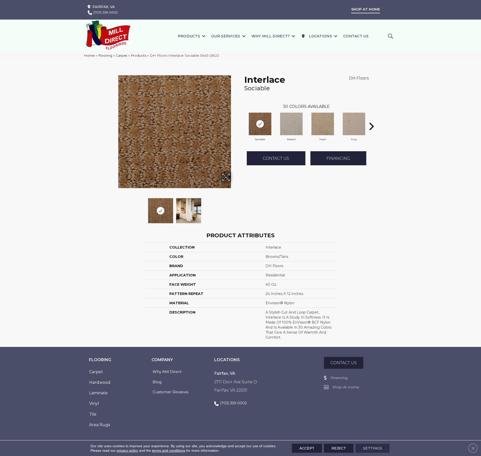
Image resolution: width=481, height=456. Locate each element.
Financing (338, 158)
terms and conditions (168, 450)
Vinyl (94, 403)
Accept (306, 448)
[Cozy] (354, 123)
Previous (114, 208)
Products (189, 36)
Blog (157, 381)
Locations (320, 36)
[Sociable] (260, 123)
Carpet (121, 55)
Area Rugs (99, 424)
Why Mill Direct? (271, 36)
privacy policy (127, 450)
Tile (92, 414)
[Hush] (322, 123)
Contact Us (356, 36)
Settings (372, 448)
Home (89, 55)
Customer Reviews (170, 392)
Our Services (225, 36)
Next (234, 208)
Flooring (105, 55)
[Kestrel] (291, 123)
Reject (338, 448)
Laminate (98, 393)
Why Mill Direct (167, 371)
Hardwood (99, 382)
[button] (203, 36)
